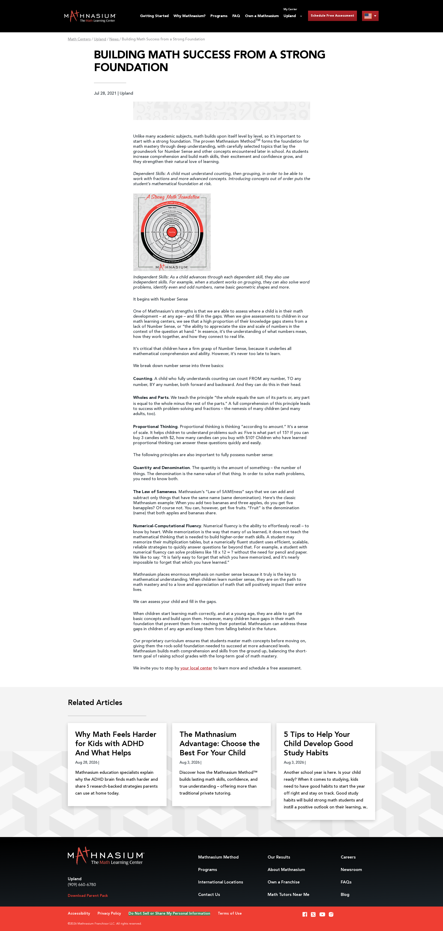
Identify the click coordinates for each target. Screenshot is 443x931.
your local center (196, 668)
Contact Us (209, 895)
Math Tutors (288, 895)
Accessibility (79, 914)
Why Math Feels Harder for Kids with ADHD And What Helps (115, 744)
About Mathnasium (286, 870)
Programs (218, 16)
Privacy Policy (109, 914)
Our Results (279, 857)
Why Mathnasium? (190, 16)
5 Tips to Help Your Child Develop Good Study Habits (318, 744)
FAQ (236, 16)
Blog (345, 895)
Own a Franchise (284, 882)
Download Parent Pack (88, 896)
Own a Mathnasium (262, 16)
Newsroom (351, 870)
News (114, 39)
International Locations (220, 882)
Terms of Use (230, 914)
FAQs (346, 882)
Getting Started (154, 16)
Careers (348, 857)
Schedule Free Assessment (332, 15)
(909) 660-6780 (82, 885)
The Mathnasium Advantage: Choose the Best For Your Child (220, 744)
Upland (100, 39)
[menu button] (370, 16)
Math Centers (79, 39)
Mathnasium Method (218, 857)
